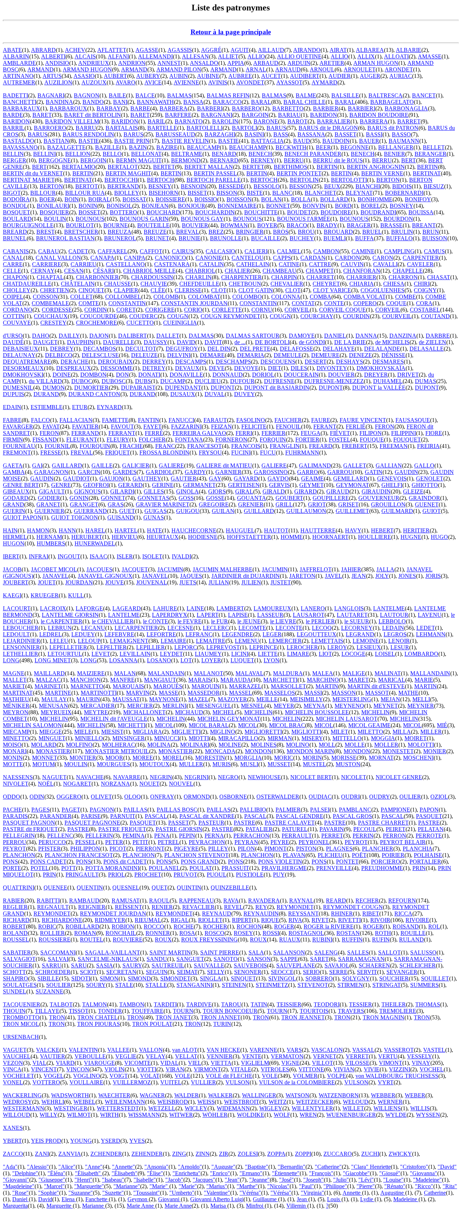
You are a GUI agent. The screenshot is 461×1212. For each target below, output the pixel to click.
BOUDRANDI (378, 212)
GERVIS (279, 485)
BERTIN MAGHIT (128, 173)
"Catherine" (328, 1167)
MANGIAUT (160, 680)
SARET (319, 959)
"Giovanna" (423, 1173)
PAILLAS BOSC (177, 810)
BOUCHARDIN (215, 212)
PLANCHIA (418, 849)
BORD (343, 206)
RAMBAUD (84, 900)
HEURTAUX (163, 537)
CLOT (219, 290)
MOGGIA (383, 738)
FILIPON (370, 433)
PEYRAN (246, 842)
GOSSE (215, 498)
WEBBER (383, 1095)
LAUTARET (352, 615)
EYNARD (109, 407)
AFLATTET (111, 50)
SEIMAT (187, 972)
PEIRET (396, 829)
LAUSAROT (309, 615)
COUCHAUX (51, 316)
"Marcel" (54, 1186)
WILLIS (420, 1108)
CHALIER (237, 271)
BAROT (297, 121)
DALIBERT (132, 336)
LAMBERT (230, 608)
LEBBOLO (392, 621)
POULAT (200, 868)
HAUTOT (276, 530)
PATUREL (295, 829)
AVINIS (217, 82)
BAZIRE (167, 147)
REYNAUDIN (261, 913)
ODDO (11, 797)
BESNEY (159, 186)
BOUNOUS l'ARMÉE (303, 219)
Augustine (392, 1193)
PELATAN (431, 829)
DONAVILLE (186, 375)
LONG (11, 660)
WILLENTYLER (312, 1108)
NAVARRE (126, 777)
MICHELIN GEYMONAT (228, 719)
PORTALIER (425, 861)
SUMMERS (424, 985)
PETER (114, 842)
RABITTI (48, 900)
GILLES (154, 491)
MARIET (14, 686)
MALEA (322, 673)
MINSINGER (128, 738)
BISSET (197, 193)
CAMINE (363, 251)
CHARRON (403, 277)
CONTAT (303, 303)
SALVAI (58, 959)
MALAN (125, 673)
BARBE (140, 108)
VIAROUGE (99, 1063)
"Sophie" (48, 1193)
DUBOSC (114, 381)
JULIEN (251, 582)
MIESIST (112, 732)
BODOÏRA (16, 199)
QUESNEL (125, 887)
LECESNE (180, 628)
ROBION (123, 926)
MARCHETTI (280, 680)
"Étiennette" (286, 1173)
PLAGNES (339, 849)
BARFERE (178, 115)
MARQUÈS (167, 686)
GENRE (61, 485)
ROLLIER (52, 933)
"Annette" (123, 1167)
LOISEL (385, 654)
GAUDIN (406, 472)
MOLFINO (79, 745)
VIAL (39, 1063)
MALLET (15, 680)
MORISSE (344, 758)
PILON (246, 849)
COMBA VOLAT (365, 297)
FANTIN (148, 420)
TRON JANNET (221, 1017)
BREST (45, 232)
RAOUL (159, 900)
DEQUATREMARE (27, 362)
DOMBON (93, 375)
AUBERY (148, 76)
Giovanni (169, 1199)
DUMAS (425, 381)
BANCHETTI (19, 102)
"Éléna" (57, 1173)
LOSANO (159, 660)
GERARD (130, 485)
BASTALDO (18, 141)
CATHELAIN (252, 264)
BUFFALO (399, 238)
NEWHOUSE (264, 777)
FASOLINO (250, 420)
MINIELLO (89, 738)
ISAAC (98, 556)
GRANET (48, 504)
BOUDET (299, 212)
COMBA (320, 297)
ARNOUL (322, 69)
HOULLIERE (374, 537)
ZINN (203, 1154)
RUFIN (381, 939)
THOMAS (427, 1004)
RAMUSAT (126, 900)
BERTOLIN (304, 180)
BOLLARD (334, 199)
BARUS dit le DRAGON (328, 128)
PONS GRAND (200, 861)
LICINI (240, 654)
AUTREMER (19, 82)
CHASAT (438, 277)
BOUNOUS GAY (202, 219)
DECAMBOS (99, 349)
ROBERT (14, 926)
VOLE (183, 1076)
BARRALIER (333, 121)
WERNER (390, 1102)
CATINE (289, 264)
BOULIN (55, 219)
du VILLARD (45, 381)
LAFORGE (89, 608)
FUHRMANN (302, 452)
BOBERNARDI (404, 193)
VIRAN (175, 1069)
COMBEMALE (50, 303)
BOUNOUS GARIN (144, 219)
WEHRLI (52, 1102)
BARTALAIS (122, 128)
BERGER (14, 160)
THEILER (393, 1004)
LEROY (337, 647)
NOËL (46, 784)
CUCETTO (140, 323)
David (45, 1199)
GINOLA (187, 491)
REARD (336, 900)
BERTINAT (427, 173)
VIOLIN (114, 1069)
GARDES (124, 472)
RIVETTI (349, 920)
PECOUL (364, 829)
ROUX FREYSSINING (209, 939)
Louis (334, 1199)
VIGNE (290, 1063)
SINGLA (210, 978)
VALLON (151, 1050)
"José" (286, 1180)
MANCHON (85, 680)
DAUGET (45, 342)
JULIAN (219, 582)
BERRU (294, 160)
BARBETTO (288, 108)
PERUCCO (52, 842)
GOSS (186, 498)
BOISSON (239, 199)
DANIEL (335, 336)
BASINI (254, 134)
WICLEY (196, 1108)
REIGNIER (92, 907)
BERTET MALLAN (208, 167)
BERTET (164, 167)
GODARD (15, 498)
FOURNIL (57, 446)
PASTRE (244, 823)
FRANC (165, 446)
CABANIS (16, 251)
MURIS (221, 764)
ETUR (80, 407)
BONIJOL (15, 206)
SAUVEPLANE (295, 965)
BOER (47, 199)
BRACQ (297, 225)
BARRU (86, 128)
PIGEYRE (186, 849)
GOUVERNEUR (378, 498)
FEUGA (311, 433)
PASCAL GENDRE (299, 816)
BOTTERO (123, 212)
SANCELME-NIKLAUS (107, 959)
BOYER (267, 225)
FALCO (40, 420)
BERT (408, 160)
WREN (308, 1115)
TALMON (94, 1004)
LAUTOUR (394, 615)
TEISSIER (289, 1004)
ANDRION (132, 63)
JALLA (385, 569)
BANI (120, 102)
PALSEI (320, 810)
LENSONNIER (21, 647)
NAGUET (54, 777)
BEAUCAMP (203, 147)
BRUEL (372, 232)
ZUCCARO (337, 1154)
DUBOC (81, 381)
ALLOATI (396, 56)
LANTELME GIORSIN (70, 615)
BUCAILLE (265, 238)
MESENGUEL (214, 706)
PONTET (347, 861)
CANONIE (209, 258)
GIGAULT (52, 491)
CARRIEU (84, 264)
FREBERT (354, 446)
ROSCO (214, 933)
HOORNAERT (330, 537)
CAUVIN (352, 264)
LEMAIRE (174, 641)
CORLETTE (227, 310)
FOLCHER (152, 439)
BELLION (77, 154)
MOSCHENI (418, 758)
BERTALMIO (78, 167)
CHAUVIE (153, 284)
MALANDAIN (166, 673)
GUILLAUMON (306, 511)
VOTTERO (46, 1082)
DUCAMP (172, 381)
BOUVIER (195, 225)
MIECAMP (16, 732)
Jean (302, 1199)
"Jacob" (174, 1180)
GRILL (284, 504)
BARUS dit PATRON (393, 128)
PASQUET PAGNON (29, 823)
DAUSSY (155, 342)
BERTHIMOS (290, 167)
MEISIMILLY (306, 699)
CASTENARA (172, 264)
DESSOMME (116, 368)
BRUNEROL (120, 238)
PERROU (14, 842)
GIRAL (244, 491)
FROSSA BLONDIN (164, 452)
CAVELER (420, 264)
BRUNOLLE (226, 238)
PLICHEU (330, 855)
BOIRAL (99, 199)
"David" (447, 1167)
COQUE (396, 303)
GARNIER (228, 472)
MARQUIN (206, 686)
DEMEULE (288, 355)
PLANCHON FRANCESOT (79, 855)
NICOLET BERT (311, 777)
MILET (339, 732)
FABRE (12, 420)
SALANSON (289, 952)
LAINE (195, 608)
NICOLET (353, 777)
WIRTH (109, 1115)
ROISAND (406, 926)
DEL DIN (218, 349)
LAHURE (165, 608)
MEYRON (15, 712)
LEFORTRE (161, 634)
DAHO (40, 336)
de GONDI (312, 342)
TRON (57, 1017)
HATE (154, 530)
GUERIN (14, 511)
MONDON (258, 751)
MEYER (284, 706)
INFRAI (38, 556)
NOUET (149, 784)
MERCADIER (97, 706)
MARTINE (58, 693)
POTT (68, 868)
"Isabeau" (113, 1180)
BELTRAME (186, 154)
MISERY (312, 738)
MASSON (343, 693)
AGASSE (146, 50)
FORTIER (307, 439)
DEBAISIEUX (20, 349)
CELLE (12, 271)
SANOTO (226, 959)
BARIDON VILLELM (72, 121)
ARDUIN (298, 63)
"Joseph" (313, 1180)
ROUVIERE (128, 939)
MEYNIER (420, 706)
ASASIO (84, 76)
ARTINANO (18, 76)
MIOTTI (199, 738)
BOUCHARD (163, 212)
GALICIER (135, 465)
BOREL (370, 206)
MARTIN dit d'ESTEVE (376, 686)
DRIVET (408, 375)
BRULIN (402, 232)
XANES (13, 1128)
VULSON (237, 1082)
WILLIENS (387, 1108)
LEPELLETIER (68, 647)
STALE (124, 985)
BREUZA (119, 232)
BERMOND (186, 160)
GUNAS (153, 517)
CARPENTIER (421, 258)
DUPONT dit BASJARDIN (276, 388)
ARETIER (331, 63)
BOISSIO (205, 199)
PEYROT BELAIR (403, 842)
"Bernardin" (291, 1167)
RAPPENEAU (196, 900)
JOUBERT (15, 582)
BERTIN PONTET (299, 173)
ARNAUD (288, 69)
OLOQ (132, 797)
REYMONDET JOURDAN (113, 913)
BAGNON (86, 95)
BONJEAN (155, 206)
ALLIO (256, 56)
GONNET (113, 498)
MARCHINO (323, 680)
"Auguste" (223, 1167)
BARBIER (326, 108)
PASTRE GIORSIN (179, 829)
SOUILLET (435, 978)
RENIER (162, 907)
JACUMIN (170, 569)
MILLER (431, 732)
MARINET (48, 686)
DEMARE (212, 355)
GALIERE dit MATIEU (224, 465)
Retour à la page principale (231, 32)
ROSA (187, 933)
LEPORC (185, 647)
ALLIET (228, 56)
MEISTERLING (351, 699)
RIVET (320, 920)
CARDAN (313, 258)
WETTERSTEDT (118, 1108)
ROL (434, 926)
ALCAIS (85, 56)
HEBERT (382, 530)
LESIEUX (369, 647)
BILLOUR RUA (85, 193)
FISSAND (44, 439)
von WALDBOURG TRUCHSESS (396, 1076)
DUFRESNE (279, 381)
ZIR (223, 1154)
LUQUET (242, 660)
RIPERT (242, 920)
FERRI (244, 433)
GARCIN (89, 472)
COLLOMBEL (123, 297)
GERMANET (199, 485)
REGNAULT (53, 907)
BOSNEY (401, 206)
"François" (321, 1173)
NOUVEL (181, 784)
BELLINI (44, 154)
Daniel (20, 1199)
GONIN (79, 498)
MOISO (12, 745)
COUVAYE (17, 323)
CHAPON (15, 277)
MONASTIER (53, 751)
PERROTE (429, 836)
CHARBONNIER (97, 277)
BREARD (15, 232)
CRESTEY (53, 323)
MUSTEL (314, 764)
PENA (162, 836)
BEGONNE (354, 147)
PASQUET (429, 816)
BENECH (260, 154)
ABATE (12, 50)
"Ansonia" (156, 1167)
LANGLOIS (349, 608)
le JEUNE (249, 621)
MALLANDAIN (430, 673)
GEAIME (312, 478)
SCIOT (88, 972)
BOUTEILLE (153, 225)
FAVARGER (18, 426)
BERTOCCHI (121, 180)
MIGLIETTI (186, 732)
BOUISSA (421, 212)
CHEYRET (326, 284)
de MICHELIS (392, 342)
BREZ (216, 232)
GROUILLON (388, 504)
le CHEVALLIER (113, 621)
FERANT (324, 426)
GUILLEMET (352, 511)
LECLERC (216, 628)
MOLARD (44, 745)
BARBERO (246, 108)
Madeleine (406, 1199)
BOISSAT (134, 199)
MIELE (83, 732)
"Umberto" (181, 1193)
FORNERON (231, 439)
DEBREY (62, 349)
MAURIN (88, 699)
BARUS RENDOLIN (88, 134)
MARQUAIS (128, 686)
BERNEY (262, 160)
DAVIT (213, 342)
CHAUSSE (117, 284)
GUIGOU (188, 511)
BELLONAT (146, 154)
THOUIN (14, 1011)
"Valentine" (217, 1193)
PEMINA (133, 836)
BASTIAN (56, 141)
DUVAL (215, 394)
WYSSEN (428, 1115)
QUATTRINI (18, 887)
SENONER (247, 972)
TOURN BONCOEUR (230, 1011)
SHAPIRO (15, 978)
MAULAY (54, 699)
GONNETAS (153, 498)
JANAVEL (55, 576)
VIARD (65, 1063)
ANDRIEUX (93, 63)
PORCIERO (385, 861)
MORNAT (381, 758)
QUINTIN (189, 887)
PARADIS (15, 816)
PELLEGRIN (19, 836)
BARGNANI (216, 115)
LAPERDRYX (169, 615)
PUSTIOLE (250, 874)
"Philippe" (335, 1186)
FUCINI (241, 452)
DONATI (149, 375)
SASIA (104, 965)
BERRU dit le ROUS (338, 160)
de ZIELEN (432, 342)
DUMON (53, 388)
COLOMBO (247, 297)
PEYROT (356, 842)
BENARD (224, 154)
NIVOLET (15, 784)
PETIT (140, 842)
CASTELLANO (125, 264)
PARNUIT (122, 816)
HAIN (10, 530)
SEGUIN (156, 972)
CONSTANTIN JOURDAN (194, 303)
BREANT (424, 225)
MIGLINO (222, 732)
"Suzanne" (80, 1193)
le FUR (219, 621)
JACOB (12, 569)
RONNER (158, 933)
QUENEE (55, 887)
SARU (79, 965)
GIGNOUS (87, 491)
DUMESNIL (18, 388)
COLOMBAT (204, 297)
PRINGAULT (82, 874)
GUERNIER (49, 511)
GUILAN (223, 511)
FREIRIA (428, 446)
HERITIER (416, 530)
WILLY (49, 1115)
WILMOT (79, 1115)
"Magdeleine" (19, 1186)
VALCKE (47, 1050)
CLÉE (158, 290)
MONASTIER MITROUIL (117, 751)
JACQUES (99, 569)
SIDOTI (80, 978)
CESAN (74, 271)
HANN (67, 530)
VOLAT (150, 1076)
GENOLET (429, 478)
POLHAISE (428, 855)
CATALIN (211, 264)
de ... (240, 342)
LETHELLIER (20, 654)
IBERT (11, 556)
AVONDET (250, 82)
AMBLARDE (19, 63)
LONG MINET (53, 660)
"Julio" (341, 1180)
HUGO (439, 537)
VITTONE (311, 1069)
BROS (280, 232)
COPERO (365, 303)
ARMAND (40, 69)
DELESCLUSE (100, 355)
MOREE (143, 758)
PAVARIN (331, 829)
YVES (137, 1141)
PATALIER (259, 829)
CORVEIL (297, 310)
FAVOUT (122, 426)
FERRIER (273, 433)
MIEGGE (50, 732)
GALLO (424, 465)
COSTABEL (425, 310)
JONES (407, 576)
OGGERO (69, 797)
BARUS (276, 128)
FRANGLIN (285, 446)
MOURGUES (113, 764)
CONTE (334, 303)
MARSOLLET (288, 686)
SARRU (52, 965)
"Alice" (67, 1167)
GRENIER (251, 504)
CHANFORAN (361, 271)
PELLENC (60, 836)
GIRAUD (337, 491)
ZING (179, 1154)
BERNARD (224, 160)
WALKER (220, 1095)
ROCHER (215, 926)
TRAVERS (351, 1011)
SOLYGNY (356, 978)
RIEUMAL (148, 920)
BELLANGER (395, 147)
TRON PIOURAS (98, 1024)
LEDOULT (16, 634)
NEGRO (228, 777)
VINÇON (77, 1069)
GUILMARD (397, 511)
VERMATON (287, 1056)
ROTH (383, 933)
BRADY (327, 225)
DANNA (366, 336)
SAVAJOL (337, 965)
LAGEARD (126, 608)
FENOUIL (288, 426)
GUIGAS (155, 511)
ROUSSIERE (55, 939)
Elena (69, 1199)
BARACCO (227, 102)
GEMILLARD (350, 478)
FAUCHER (288, 420)
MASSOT (377, 693)
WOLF (282, 1115)
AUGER (370, 76)
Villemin (296, 1206)
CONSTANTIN (127, 303)
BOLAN (271, 199)
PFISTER (49, 849)
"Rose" (20, 1193)
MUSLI (249, 764)
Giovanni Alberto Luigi (216, 1199)
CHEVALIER (286, 284)
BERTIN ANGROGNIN (376, 167)
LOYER (211, 660)
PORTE (12, 868)
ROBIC (47, 926)
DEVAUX (187, 368)
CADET (78, 251)
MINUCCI (166, 738)
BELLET (434, 147)
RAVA (231, 900)
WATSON (297, 1095)
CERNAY (43, 271)
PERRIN (363, 836)
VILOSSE (357, 1063)
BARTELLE (162, 128)
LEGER (272, 634)
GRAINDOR (424, 498)
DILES (299, 368)
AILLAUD (271, 50)
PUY (279, 874)
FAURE (320, 420)
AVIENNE (186, 82)
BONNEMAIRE (237, 206)
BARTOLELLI (205, 128)
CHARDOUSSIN (152, 277)
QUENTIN (90, 887)
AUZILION (58, 82)
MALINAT (388, 673)
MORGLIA (248, 758)
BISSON (226, 193)
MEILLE (267, 699)
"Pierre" (366, 1186)
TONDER (110, 1011)
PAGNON (102, 810)
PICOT (117, 849)
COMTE (89, 303)
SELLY (216, 972)
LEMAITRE (210, 641)
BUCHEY (302, 238)
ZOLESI (248, 1154)
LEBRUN (60, 628)
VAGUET (15, 1050)
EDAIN (12, 407)
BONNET (278, 206)
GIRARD (305, 491)
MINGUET (52, 738)
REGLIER (15, 907)
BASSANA (311, 134)
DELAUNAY (19, 355)
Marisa (218, 1206)
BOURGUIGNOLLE (28, 225)
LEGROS (395, 634)
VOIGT (118, 1076)
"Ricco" (424, 1186)
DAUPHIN (80, 342)
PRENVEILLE (334, 868)
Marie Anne (141, 1206)
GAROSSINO (271, 472)
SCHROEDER (53, 972)
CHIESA (393, 284)
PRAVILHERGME (284, 868)
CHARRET (320, 277)
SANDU (157, 959)
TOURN (183, 1011)
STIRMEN (350, 985)
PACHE (12, 810)
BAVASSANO (20, 147)
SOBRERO (319, 978)
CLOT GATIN (255, 290)
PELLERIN (99, 836)
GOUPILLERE (331, 498)
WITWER (181, 1115)
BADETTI (15, 95)
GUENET (427, 504)
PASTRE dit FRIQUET (30, 829)
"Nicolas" (278, 1186)
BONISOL (119, 206)
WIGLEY (270, 1108)
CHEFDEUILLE (199, 284)
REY (261, 907)
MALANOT (208, 673)
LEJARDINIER (21, 641)
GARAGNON (51, 472)
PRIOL (116, 874)
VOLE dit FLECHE (229, 1076)
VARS (294, 1050)
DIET (274, 368)
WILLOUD (16, 1115)
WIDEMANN (233, 1108)
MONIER (434, 751)
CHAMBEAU (279, 271)
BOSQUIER (54, 212)
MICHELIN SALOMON (32, 725)
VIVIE (372, 1069)
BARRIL (13, 128)
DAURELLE (118, 342)
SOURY (96, 985)
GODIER (49, 498)
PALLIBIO (253, 810)
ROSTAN (348, 933)
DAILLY (69, 336)
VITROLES (275, 1069)
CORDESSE (57, 310)
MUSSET (279, 764)
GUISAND (120, 517)
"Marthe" (247, 1186)
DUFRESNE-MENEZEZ (334, 381)
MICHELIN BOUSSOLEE (317, 712)
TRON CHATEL (97, 1017)
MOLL (327, 745)
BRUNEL (15, 238)
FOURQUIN (95, 446)
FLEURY (118, 439)
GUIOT (431, 511)
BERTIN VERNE (382, 173)
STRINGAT (386, 985)
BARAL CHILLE (304, 102)
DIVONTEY (332, 368)
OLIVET (101, 797)
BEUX (332, 186)
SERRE (338, 972)
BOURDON (398, 219)
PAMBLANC (355, 810)
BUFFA (364, 238)
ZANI (42, 1154)
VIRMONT (207, 1069)
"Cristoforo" (414, 1167)
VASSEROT (399, 1050)
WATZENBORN (339, 1095)
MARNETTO (87, 686)
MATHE (408, 693)
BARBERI (210, 108)
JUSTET (280, 582)
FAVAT (51, 426)
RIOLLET (210, 920)
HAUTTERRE (318, 530)
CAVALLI (385, 264)
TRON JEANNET (303, 1017)
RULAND (411, 939)
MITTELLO (347, 738)
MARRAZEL (245, 686)
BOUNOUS (90, 219)
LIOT (325, 654)
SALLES (358, 952)
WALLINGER (259, 1095)
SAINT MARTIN (170, 952)
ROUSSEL (16, 939)
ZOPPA (276, 1154)
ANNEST (169, 63)
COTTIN (13, 316)
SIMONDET (175, 978)
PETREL (168, 842)
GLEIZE (413, 491)
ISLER (125, 556)
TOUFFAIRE (147, 1011)
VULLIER (203, 1082)
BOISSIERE (170, 199)
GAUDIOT (76, 478)
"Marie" (159, 1186)
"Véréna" (250, 1193)
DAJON (99, 336)
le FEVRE (190, 621)
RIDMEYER (110, 920)
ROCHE (184, 926)
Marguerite (59, 1206)
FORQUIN (273, 439)
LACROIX (53, 608)
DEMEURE (325, 355)
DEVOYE (246, 368)
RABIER (13, 900)
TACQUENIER (21, 1004)
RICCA (403, 913)
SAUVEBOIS (250, 965)
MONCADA (220, 751)
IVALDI (181, 556)
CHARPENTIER (241, 277)
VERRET (357, 1056)
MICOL (164, 725)
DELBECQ (58, 355)
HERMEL (15, 537)
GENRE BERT (21, 485)
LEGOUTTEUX (316, 634)
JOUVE (114, 582)
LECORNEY (357, 628)
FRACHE (131, 446)
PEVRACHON (207, 842)
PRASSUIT (235, 868)
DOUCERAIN (301, 375)
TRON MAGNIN (383, 1017)
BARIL (156, 121)
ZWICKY (400, 1154)
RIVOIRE (417, 920)
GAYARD (246, 478)
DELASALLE (426, 349)
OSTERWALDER (277, 797)
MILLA (402, 732)
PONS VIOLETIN (280, 861)
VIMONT (390, 1063)
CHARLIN (198, 277)
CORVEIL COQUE (342, 310)
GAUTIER (184, 478)
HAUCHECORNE (193, 530)
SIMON (109, 978)
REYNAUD (216, 913)
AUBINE (208, 76)
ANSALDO (204, 63)
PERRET (332, 836)
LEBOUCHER (21, 628)
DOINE (62, 375)
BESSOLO (267, 186)
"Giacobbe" (356, 1173)
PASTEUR (211, 823)
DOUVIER (341, 375)
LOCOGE (353, 654)
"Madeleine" (427, 1180)
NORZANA (115, 784)
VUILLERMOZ (132, 1082)
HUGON (13, 543)
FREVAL (82, 452)
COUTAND (435, 316)
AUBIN (178, 76)
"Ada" (10, 1167)
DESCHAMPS (233, 362)
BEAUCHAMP (247, 147)
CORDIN (95, 310)
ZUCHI (370, 1154)
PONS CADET (48, 861)
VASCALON (327, 1050)
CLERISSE (188, 290)
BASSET (346, 134)
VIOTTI (146, 1069)
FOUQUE (372, 439)
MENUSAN (53, 706)
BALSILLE (345, 95)
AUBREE (240, 76)
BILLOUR (43, 193)
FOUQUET (407, 439)
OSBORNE (233, 797)
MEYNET (385, 706)
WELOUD (355, 1102)
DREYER (376, 375)
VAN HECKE (223, 1050)
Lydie (367, 1199)
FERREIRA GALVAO (199, 433)
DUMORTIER (91, 388)
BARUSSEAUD (175, 134)
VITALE (240, 1069)
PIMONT (275, 849)
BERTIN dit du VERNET (33, 173)
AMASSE (430, 56)
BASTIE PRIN (131, 141)
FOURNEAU (19, 446)
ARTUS (52, 76)
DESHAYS (349, 362)
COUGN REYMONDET (230, 316)
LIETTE (268, 654)
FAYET (152, 426)
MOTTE (13, 764)
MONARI (15, 751)
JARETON (302, 576)
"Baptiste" (256, 1167)
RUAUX (289, 939)
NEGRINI (196, 777)
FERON (384, 426)
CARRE (13, 264)
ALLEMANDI (155, 56)
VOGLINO (86, 1076)
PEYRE (279, 842)
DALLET (167, 336)
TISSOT (79, 1011)
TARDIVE (199, 1004)
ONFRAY (162, 797)
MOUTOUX (154, 764)
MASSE (168, 693)
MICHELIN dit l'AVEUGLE (113, 719)
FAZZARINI (186, 426)
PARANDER (56, 816)
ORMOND (197, 797)
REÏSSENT (128, 907)
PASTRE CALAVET (290, 823)
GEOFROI (96, 485)
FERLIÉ (356, 426)
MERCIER (140, 706)
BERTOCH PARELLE (214, 180)
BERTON (388, 180)
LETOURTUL (65, 654)
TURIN (222, 1024)
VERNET (324, 1056)
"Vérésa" (280, 1193)
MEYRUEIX (56, 712)
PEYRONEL (314, 842)
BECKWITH (291, 147)
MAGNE (13, 673)
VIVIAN (344, 1069)
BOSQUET (16, 212)
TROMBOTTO (21, 1017)
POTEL (40, 868)
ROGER (284, 926)
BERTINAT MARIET (29, 180)
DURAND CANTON (94, 394)
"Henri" (84, 1180)
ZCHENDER (106, 1154)
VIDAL (169, 1063)
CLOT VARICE (332, 290)
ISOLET (152, 556)
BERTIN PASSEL (215, 173)
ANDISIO (57, 63)
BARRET (409, 121)
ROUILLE (413, 933)
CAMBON (326, 251)
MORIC (283, 758)
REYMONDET (295, 907)
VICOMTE (137, 1063)
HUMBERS (51, 543)
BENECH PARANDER (313, 154)
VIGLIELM (255, 1063)
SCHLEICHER (417, 965)
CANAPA (102, 258)
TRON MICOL (21, 1024)
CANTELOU (248, 258)
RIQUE (270, 920)
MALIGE (354, 673)
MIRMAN (280, 738)
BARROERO (50, 128)
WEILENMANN (125, 1102)
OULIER (410, 797)
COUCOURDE (98, 316)
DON (122, 375)
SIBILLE (48, 978)
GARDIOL (159, 472)
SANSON (259, 959)
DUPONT (223, 388)
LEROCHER (302, 647)
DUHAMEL (388, 381)
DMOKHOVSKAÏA (381, 368)
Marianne (93, 1206)
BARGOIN (255, 115)
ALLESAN (195, 56)
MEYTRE (96, 712)
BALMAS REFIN (228, 95)
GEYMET (311, 485)
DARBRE (438, 336)
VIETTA (221, 1063)
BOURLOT (80, 225)
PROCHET (147, 874)
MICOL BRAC (287, 725)
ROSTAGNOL (306, 933)
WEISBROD (172, 1102)
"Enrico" (220, 1173)
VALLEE (118, 1050)
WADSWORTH (70, 1095)
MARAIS (199, 680)
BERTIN (327, 167)
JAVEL (333, 576)
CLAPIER (126, 290)
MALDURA (288, 673)
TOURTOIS (314, 1011)
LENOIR (399, 641)
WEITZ (278, 1102)
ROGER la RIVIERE (329, 926)
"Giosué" (389, 1173)
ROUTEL (91, 939)
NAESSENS (18, 777)
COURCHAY (317, 316)
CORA (424, 303)
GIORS (217, 491)
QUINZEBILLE (230, 887)
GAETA (13, 465)
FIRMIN (13, 439)
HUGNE (410, 537)
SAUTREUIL (168, 965)
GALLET (354, 465)
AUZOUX (94, 82)
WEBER (415, 1095)
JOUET (47, 582)
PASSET (178, 823)
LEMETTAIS (327, 641)
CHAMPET (320, 271)
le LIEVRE (283, 621)
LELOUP (89, 641)
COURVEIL (397, 316)
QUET (159, 887)
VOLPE (336, 1076)
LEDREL (50, 634)
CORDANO (17, 310)
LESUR (399, 647)
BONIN (88, 206)
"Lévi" (366, 1180)
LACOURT (17, 608)
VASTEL (434, 1050)
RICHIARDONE (62, 920)
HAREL (95, 530)
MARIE (424, 680)
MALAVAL (250, 673)
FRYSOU (210, 452)
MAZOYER (232, 699)
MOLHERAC (118, 745)
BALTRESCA (385, 95)
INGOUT (69, 556)
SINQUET (243, 978)
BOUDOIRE (336, 212)
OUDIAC (320, 797)
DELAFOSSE (296, 349)
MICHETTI (132, 725)
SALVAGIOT (19, 959)
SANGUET (190, 959)
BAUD (301, 141)
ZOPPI (303, 1154)
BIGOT (12, 193)
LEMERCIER (285, 641)
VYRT (386, 1082)
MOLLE (355, 745)
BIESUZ (434, 186)
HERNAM (49, 537)
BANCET (424, 95)
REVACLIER (198, 907)
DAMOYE (302, 336)
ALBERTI (53, 56)
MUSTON (348, 764)
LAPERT (208, 615)
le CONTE (155, 621)
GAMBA (14, 472)
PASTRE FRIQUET (122, 829)
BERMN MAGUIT (139, 160)
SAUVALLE (209, 965)
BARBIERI (361, 108)
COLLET (81, 297)
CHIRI (422, 284)
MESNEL (252, 706)
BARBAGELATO (392, 102)
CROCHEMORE (96, 323)
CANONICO (170, 258)
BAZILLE (107, 147)
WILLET (353, 1108)
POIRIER (393, 855)
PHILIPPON (85, 849)
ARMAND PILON (178, 69)
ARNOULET (360, 69)
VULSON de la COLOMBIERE (297, 1082)
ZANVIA (69, 1154)
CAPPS (282, 258)
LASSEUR (270, 615)
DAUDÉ (13, 342)
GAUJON (111, 478)
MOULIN (76, 764)
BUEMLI (334, 238)
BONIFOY (418, 199)
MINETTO (16, 738)
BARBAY (109, 108)
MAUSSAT (126, 699)
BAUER (369, 141)
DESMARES (388, 362)
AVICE (153, 82)
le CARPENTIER (61, 621)
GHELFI (391, 485)
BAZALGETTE (66, 147)
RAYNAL (301, 900)
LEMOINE (366, 641)
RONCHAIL (121, 933)
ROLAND (15, 933)
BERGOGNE (55, 160)
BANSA (193, 102)
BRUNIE (190, 238)
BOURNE (115, 225)
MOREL (172, 758)
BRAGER (359, 225)
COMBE (405, 297)
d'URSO (13, 336)
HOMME (292, 537)
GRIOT (317, 504)
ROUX (163, 939)
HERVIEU (124, 537)
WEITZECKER (315, 1102)
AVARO (125, 82)
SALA (256, 952)
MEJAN (390, 699)
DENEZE (360, 355)
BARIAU (289, 115)
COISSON (45, 297)
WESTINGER (71, 1108)
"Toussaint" (146, 1193)
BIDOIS (402, 186)
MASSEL (240, 693)
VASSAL (363, 1050)
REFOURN (402, 900)
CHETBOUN (245, 284)
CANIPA (135, 258)
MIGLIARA (147, 732)
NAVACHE (90, 777)
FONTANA (189, 439)
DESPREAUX (73, 368)
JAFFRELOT (316, 569)
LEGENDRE (237, 634)
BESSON (300, 186)
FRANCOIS (245, 446)
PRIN (419, 868)
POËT (359, 855)
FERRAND (85, 433)
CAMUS (434, 251)
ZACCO (13, 1154)
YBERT (12, 1141)
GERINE (163, 485)
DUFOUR (242, 381)
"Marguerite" (89, 1186)
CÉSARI (103, 271)
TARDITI (165, 1004)
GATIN (373, 472)
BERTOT (86, 186)
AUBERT (115, 76)
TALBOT (61, 1004)
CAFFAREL (112, 251)
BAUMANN (404, 141)
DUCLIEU (208, 381)
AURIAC (400, 76)
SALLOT (389, 952)
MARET (358, 680)
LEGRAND (360, 634)
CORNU (261, 310)
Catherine (435, 1193)
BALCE (145, 95)
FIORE (433, 433)
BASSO (401, 134)
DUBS (143, 381)
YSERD (110, 1141)
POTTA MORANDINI (112, 868)
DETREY (154, 368)
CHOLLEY (17, 290)
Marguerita (15, 1206)
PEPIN (187, 836)
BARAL (261, 102)
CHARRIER (361, 277)
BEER (323, 147)
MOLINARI (194, 745)
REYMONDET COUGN (353, 907)
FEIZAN (221, 426)
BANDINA (59, 102)
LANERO (313, 608)
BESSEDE (231, 186)
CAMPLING (399, 251)
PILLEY (218, 849)
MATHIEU (16, 699)
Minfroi (255, 1206)
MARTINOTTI (99, 693)
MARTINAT (18, 693)
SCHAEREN (374, 965)
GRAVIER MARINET (162, 504)
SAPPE (289, 959)
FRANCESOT (204, 446)
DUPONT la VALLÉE (379, 388)
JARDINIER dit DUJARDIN (245, 576)
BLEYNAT (359, 193)
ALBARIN (16, 56)
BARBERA (174, 108)
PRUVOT (185, 874)
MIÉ (442, 725)
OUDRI (350, 797)
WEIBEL (84, 1102)
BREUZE (155, 232)
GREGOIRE (214, 504)
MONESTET (398, 751)
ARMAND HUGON (87, 69)
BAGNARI (50, 95)
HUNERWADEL (95, 543)
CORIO (193, 310)
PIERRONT (150, 849)
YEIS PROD (46, 1141)
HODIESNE (203, 537)
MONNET (44, 758)
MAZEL (198, 699)
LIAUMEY (208, 654)
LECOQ (322, 628)
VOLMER (305, 1076)
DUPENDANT (183, 388)
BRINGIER (250, 232)
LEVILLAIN (135, 654)
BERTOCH (160, 180)
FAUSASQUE (412, 420)
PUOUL (217, 874)
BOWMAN (234, 225)
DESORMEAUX (23, 368)
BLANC (282, 193)
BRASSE (391, 225)
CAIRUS (182, 251)
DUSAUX (182, 394)
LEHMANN (431, 634)
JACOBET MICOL (54, 569)
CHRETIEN (54, 290)
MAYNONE (164, 699)
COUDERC (143, 316)
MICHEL (223, 712)
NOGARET (77, 784)
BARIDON (323, 115)
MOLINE (230, 745)
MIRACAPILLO (238, 738)
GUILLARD (259, 511)
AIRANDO (307, 50)
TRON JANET (173, 1017)
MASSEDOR (204, 693)
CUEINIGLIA (180, 323)
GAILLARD (67, 465)
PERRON (394, 836)
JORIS (433, 576)
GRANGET (84, 504)
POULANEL (164, 868)
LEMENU (247, 641)
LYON (271, 660)
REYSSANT (303, 913)
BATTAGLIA (267, 141)
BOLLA (301, 199)
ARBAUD (265, 63)
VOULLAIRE (86, 1082)
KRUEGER (45, 595)
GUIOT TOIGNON (74, 517)
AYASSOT (289, 82)
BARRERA (374, 121)
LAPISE (238, 615)
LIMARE (298, 654)
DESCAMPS (190, 362)
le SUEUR (356, 621)
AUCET (271, 76)
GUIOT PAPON (22, 517)
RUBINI (322, 939)
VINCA (12, 1069)
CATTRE (320, 264)
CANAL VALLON (58, 258)
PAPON (429, 810)
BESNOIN (193, 186)
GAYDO (278, 478)
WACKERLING (22, 1095)
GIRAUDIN (376, 491)
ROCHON (249, 926)
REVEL (233, 907)
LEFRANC (198, 634)
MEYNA (314, 706)
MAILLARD (49, 673)
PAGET (71, 810)
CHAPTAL (50, 277)
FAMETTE (115, 420)
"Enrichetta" (187, 1173)
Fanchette (97, 1199)
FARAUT (215, 420)
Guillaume (265, 1199)
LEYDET (171, 654)
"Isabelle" (145, 1180)
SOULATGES (20, 985)
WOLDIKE (250, 1115)
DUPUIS (13, 394)
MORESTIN (210, 758)
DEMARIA (250, 355)
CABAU (48, 251)
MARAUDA (235, 680)
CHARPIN (284, 277)
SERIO (311, 972)
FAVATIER (85, 426)
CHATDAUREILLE (27, 284)
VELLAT (186, 1056)
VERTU (388, 1056)
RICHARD (16, 920)
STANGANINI (194, 985)
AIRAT (338, 50)
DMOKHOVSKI (23, 375)
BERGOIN (93, 160)
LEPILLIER (150, 647)
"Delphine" (25, 1173)
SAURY (132, 965)
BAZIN (138, 147)
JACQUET (135, 569)
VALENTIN (83, 1050)
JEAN (359, 576)
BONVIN (314, 206)
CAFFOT (151, 251)
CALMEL (289, 251)
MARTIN (326, 686)
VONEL (13, 1082)
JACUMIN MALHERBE (222, 569)
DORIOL (263, 375)
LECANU (93, 628)
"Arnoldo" (190, 1167)
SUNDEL (14, 991)
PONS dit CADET (125, 861)
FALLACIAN (76, 420)
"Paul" (306, 1186)
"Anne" (94, 1167)
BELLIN (13, 154)
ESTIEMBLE (47, 407)
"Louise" (393, 1180)
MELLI (421, 699)
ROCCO (154, 926)
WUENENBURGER (351, 1115)
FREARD (320, 446)
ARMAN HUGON (375, 63)
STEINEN (234, 985)
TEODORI (327, 1004)
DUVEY (244, 394)
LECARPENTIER (136, 628)
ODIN (37, 797)
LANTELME (389, 608)
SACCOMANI (58, 952)
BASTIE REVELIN (185, 141)
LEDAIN (393, 628)
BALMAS (179, 95)
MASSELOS (279, 693)
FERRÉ (154, 433)
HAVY (353, 530)
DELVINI (179, 355)
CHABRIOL (200, 271)
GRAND (13, 504)
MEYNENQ (349, 706)
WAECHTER (114, 1095)
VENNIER (220, 1056)
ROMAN (85, 933)
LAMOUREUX (272, 608)
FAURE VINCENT (363, 420)
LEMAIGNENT (129, 641)
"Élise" (155, 1173)
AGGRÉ (211, 50)
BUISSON (434, 238)
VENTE (251, 1056)
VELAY (156, 1056)
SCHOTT (14, 972)
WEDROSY (17, 1102)
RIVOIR (380, 920)
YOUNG (81, 1141)
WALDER (186, 1095)
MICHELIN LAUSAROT (346, 719)
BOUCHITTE (261, 212)
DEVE (217, 368)
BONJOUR (191, 206)
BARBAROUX (68, 108)
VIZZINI (399, 1069)
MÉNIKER (16, 706)
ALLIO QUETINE (299, 56)
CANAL (13, 258)
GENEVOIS (392, 478)
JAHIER (351, 569)
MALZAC (48, 680)
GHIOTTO (425, 485)
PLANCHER (377, 849)
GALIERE (171, 465)
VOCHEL (432, 1069)
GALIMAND (315, 465)
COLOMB (166, 297)
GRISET (348, 504)
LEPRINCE (263, 647)
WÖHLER (215, 1115)
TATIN (259, 1004)
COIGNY (425, 290)
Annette (352, 1193)
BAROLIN (225, 121)
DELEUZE (144, 355)
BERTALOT (123, 167)
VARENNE (263, 1050)
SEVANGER (401, 972)
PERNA (214, 836)
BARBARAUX (21, 108)
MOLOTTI (421, 745)
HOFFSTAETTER (249, 537)
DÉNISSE (393, 355)
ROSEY (243, 933)
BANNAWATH (155, 102)
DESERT (316, 362)
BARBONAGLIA (406, 108)
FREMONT (17, 452)
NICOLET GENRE (399, 777)
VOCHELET (18, 1076)
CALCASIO (220, 251)
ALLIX (366, 56)
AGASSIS (179, 50)
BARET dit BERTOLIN (92, 115)
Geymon (138, 1199)
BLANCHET (320, 193)
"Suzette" (113, 1193)
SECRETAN (121, 972)
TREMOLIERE (397, 1011)
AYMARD (324, 82)
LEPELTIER (112, 647)
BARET (42, 115)
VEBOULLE (90, 1056)
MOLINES (264, 745)
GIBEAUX (16, 491)
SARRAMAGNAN (361, 959)
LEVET (100, 654)
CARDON (347, 258)
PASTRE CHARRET (383, 823)
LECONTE (289, 628)
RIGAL (180, 920)
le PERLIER (320, 621)
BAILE (117, 95)
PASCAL (156, 816)
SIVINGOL (282, 978)
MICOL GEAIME (369, 725)
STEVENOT (312, 985)
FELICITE (254, 426)
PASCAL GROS (352, 816)
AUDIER (339, 76)
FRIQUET (117, 452)
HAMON (38, 530)
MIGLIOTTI (306, 732)
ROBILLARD (82, 926)
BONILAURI (53, 206)
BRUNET (157, 238)
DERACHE (75, 362)
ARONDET (399, 69)
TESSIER (360, 1004)
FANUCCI (181, 420)
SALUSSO (423, 952)
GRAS (116, 504)
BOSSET (89, 212)
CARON (382, 258)
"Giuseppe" (52, 1180)
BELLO (112, 154)
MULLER (191, 764)
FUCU (268, 452)
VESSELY (419, 1056)
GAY (215, 478)
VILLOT (322, 1063)
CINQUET (91, 290)
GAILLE (102, 465)
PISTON (306, 849)
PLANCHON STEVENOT (196, 855)
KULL (76, 595)
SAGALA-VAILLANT (112, 952)
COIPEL (13, 297)
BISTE (255, 193)
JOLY (382, 576)
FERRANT (121, 433)
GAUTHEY (147, 478)
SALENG (326, 952)
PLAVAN (294, 855)
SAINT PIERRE (219, 952)
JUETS (187, 582)
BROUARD (338, 232)
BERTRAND (123, 186)
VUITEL (171, 1082)
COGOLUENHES (382, 290)
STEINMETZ (272, 985)
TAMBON (131, 1004)
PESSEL (85, 842)
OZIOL (439, 797)
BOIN (71, 199)
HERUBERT (86, 537)
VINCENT (44, 1069)
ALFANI (118, 56)
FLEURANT (81, 439)
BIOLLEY (126, 193)
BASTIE (89, 141)
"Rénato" (395, 1186)
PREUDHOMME (382, 868)
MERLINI (174, 706)
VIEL (194, 1063)
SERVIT (367, 972)
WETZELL (161, 1108)
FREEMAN (394, 446)
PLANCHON (19, 855)
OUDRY (379, 797)
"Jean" (232, 1180)
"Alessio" (38, 1167)
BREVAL (187, 232)
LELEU (59, 641)
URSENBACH (21, 1037)
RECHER (367, 900)
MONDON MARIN (310, 751)
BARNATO (189, 121)
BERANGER (431, 154)
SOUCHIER (394, 978)
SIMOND (139, 978)
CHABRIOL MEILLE (149, 271)
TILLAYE (47, 1011)
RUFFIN (352, 939)
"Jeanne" (259, 1180)
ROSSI (271, 933)
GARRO (307, 472)
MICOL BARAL (209, 725)
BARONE (266, 121)
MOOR (114, 758)
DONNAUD (227, 375)
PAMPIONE (395, 810)
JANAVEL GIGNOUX (105, 576)
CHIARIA (361, 284)
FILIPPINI (403, 433)
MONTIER (83, 758)
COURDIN (356, 316)
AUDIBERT (304, 76)
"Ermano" (251, 1173)
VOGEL (54, 1076)
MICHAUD (189, 712)
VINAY (421, 1063)
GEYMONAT (352, 485)
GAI (37, 465)
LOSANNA (123, 660)
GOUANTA (251, 498)
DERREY (154, 362)
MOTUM (43, 764)
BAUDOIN (336, 141)
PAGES (40, 810)
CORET (126, 310)
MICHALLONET (144, 712)
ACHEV (75, 50)
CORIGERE (160, 310)
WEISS (206, 1102)
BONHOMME (375, 199)
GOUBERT (289, 498)
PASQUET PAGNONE (92, 823)
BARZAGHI (220, 134)
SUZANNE (49, 991)
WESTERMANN (23, 1108)
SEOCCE (282, 972)
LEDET (425, 628)
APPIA (235, 63)
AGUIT (239, 50)
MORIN (312, 758)
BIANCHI (367, 186)
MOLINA (159, 745)
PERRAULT (297, 836)
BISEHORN (163, 193)
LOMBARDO (421, 654)
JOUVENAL (151, 582)
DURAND (46, 394)
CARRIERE (46, 264)
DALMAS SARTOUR (252, 336)
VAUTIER (52, 1056)
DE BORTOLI (272, 342)
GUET (127, 511)
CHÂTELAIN (78, 284)
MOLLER (386, 745)
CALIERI (256, 251)
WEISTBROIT (241, 1102)
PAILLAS (135, 810)
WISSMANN (144, 1115)
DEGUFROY (182, 349)
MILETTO (370, 732)
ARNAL (256, 69)
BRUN (430, 232)
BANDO (93, 102)
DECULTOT (140, 349)
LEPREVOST (223, 647)
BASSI (374, 134)
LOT (186, 660)
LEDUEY (83, 634)
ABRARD (43, 50)
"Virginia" (312, 1193)
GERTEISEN (244, 485)
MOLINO (297, 745)
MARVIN (137, 693)
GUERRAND (90, 511)
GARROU (340, 472)
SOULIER (58, 985)
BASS (280, 134)
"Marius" (216, 1186)
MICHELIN (258, 712)
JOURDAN (79, 582)
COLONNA (285, 297)
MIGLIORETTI (263, 732)
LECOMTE (252, 628)
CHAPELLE (408, 271)
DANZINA (402, 336)
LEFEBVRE (119, 634)
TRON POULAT (152, 1024)
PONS (10, 861)
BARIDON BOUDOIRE (378, 115)
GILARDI (122, 491)
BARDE (13, 115)
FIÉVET (340, 433)
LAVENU (430, 615)
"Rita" (450, 1186)
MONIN (13, 758)
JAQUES (191, 576)
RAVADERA (264, 900)
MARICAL (391, 680)
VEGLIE (125, 1056)
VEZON (13, 1063)
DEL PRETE (255, 349)
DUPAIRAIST (138, 388)
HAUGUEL (240, 530)
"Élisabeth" (88, 1173)
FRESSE (50, 452)
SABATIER (17, 952)
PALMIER (288, 810)
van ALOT (184, 1050)
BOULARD (17, 219)
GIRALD (274, 491)
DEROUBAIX (115, 362)
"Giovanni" (16, 1180)
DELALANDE (382, 349)
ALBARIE (408, 50)
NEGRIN (161, 777)
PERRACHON (251, 836)
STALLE (156, 985)
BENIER (394, 154)
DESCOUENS (277, 362)
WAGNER (152, 1095)
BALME (306, 95)
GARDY (195, 472)
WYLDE (396, 1115)
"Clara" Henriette (371, 1167)
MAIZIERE (91, 673)
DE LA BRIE (350, 342)
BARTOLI (244, 128)
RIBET (370, 913)
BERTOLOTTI (349, 180)
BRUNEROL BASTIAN (65, 238)
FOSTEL (339, 439)
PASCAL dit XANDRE (207, 816)
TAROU (231, 1004)
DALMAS (201, 336)
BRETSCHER (81, 232)
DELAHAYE (339, 349)
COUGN (177, 316)
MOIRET (415, 738)
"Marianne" (126, 1186)
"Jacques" (204, 1180)
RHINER (342, 913)
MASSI (313, 693)
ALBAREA (370, 50)
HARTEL (126, 530)
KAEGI (12, 595)
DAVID (186, 342)
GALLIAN (389, 465)
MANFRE (122, 680)
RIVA (295, 920)
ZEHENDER (147, 1154)
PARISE (91, 816)
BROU (306, 232)
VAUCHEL (17, 1056)
